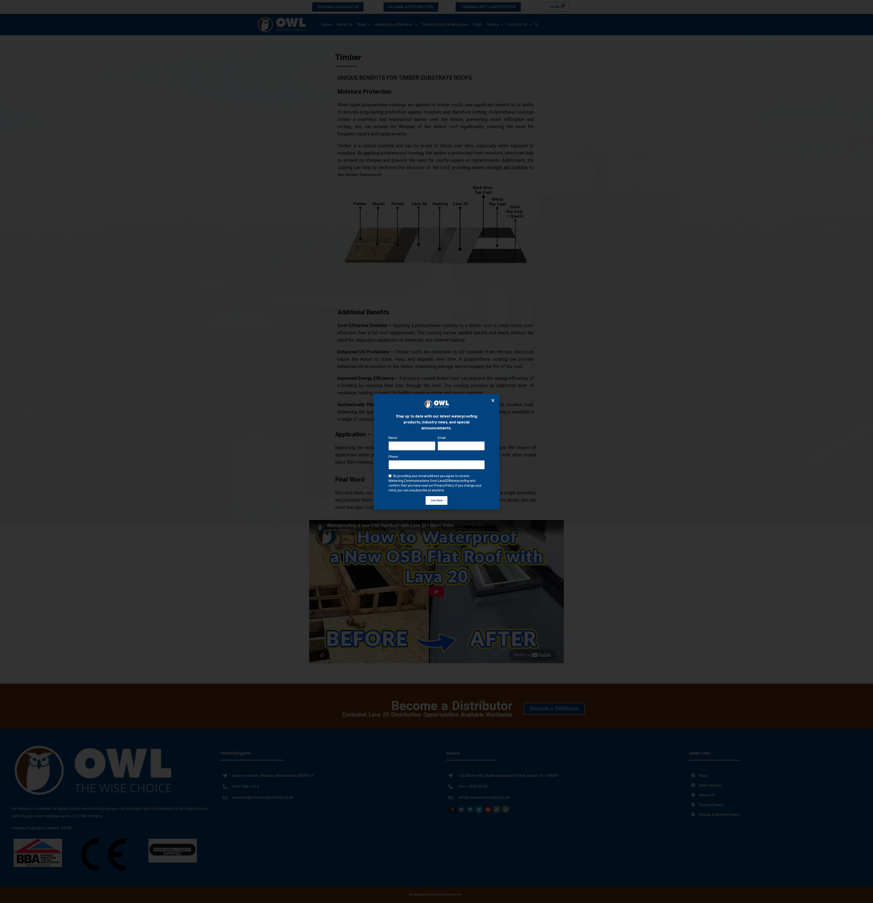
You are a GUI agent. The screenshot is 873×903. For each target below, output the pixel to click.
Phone (393, 456)
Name (393, 438)
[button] (493, 400)
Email (442, 438)
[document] (436, 451)
